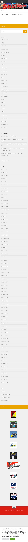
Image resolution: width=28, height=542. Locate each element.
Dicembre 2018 (5, 338)
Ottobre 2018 (5, 344)
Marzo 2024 (4, 225)
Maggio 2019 (4, 323)
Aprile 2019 (4, 326)
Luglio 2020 (4, 319)
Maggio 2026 (4, 175)
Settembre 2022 (5, 279)
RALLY (3, 108)
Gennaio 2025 (5, 203)
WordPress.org (5, 400)
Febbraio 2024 (5, 228)
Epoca (3, 64)
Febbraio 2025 (5, 200)
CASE (3, 42)
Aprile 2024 (4, 222)
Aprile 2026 (4, 178)
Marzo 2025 (4, 197)
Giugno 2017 (4, 363)
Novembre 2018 (5, 341)
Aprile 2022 (4, 288)
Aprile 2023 (4, 257)
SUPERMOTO (4, 118)
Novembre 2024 (5, 210)
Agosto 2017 (4, 357)
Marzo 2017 (4, 373)
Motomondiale (5, 90)
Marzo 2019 (4, 329)
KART (3, 77)
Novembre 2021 (5, 304)
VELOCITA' (4, 127)
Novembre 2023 (5, 238)
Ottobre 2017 (5, 354)
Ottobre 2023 (5, 241)
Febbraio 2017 (5, 376)
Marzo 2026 (4, 181)
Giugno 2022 (4, 282)
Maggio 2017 (4, 366)
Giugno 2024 (4, 219)
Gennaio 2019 (5, 335)
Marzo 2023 (4, 260)
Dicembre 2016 (5, 382)
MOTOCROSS (5, 86)
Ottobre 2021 (5, 307)
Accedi (3, 391)
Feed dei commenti (6, 397)
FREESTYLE (4, 71)
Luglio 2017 (4, 360)
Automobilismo (5, 39)
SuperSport (4, 121)
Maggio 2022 (4, 285)
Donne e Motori (5, 52)
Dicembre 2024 (5, 207)
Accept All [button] (12, 538)
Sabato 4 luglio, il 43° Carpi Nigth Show (10, 136)
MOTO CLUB (4, 83)
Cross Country (5, 49)
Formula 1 (4, 68)
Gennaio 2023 (5, 266)
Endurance (4, 58)
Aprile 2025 (4, 194)
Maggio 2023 (4, 254)
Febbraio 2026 (5, 185)
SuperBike (4, 115)
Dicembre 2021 (5, 301)
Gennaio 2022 (5, 297)
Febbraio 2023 (5, 263)
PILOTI (3, 102)
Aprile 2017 (4, 370)
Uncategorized (5, 124)
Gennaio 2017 (5, 379)
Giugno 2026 (4, 172)
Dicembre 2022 (5, 269)
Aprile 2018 (4, 348)
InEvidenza (4, 74)
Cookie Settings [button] (5, 538)
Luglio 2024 (4, 216)
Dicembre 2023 (5, 235)
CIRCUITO (4, 46)
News (3, 99)
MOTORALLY (4, 93)
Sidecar (3, 111)
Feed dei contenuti (6, 394)
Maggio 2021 (4, 310)
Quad (3, 105)
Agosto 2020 (4, 316)
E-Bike (3, 55)
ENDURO (4, 61)
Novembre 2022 (5, 272)
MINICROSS (4, 80)
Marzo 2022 (4, 291)
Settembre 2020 (5, 313)
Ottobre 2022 (5, 275)
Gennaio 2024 (5, 232)
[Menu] (26, 1)
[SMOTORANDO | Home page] (2, 2)
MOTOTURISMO (5, 96)
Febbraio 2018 (5, 351)
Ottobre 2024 (5, 213)
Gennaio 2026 (5, 188)
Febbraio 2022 (5, 294)
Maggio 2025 (4, 191)
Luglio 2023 (4, 247)
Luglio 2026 (4, 169)
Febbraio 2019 (5, 332)
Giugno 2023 (4, 250)
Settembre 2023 (5, 244)
